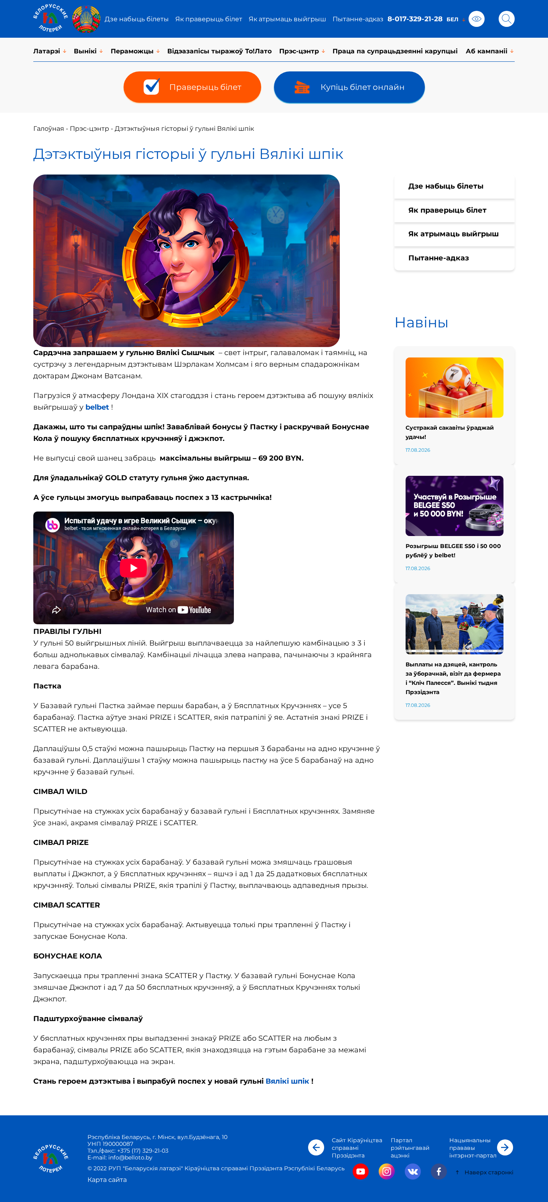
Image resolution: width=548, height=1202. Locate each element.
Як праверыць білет (208, 19)
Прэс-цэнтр (299, 51)
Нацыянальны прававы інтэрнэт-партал (473, 1148)
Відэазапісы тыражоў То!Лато (219, 51)
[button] (316, 1147)
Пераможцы (132, 51)
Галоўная (48, 128)
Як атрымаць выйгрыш (287, 19)
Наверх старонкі (489, 1172)
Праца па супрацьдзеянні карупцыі (395, 51)
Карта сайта (107, 1180)
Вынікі (85, 51)
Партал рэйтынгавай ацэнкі (410, 1148)
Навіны (421, 322)
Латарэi (46, 51)
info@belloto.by (129, 1157)
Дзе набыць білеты (137, 19)
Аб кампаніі (486, 51)
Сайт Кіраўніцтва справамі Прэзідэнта (357, 1148)
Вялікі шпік (287, 1081)
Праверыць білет (205, 87)
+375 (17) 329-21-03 (142, 1150)
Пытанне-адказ (358, 19)
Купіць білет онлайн (363, 87)
